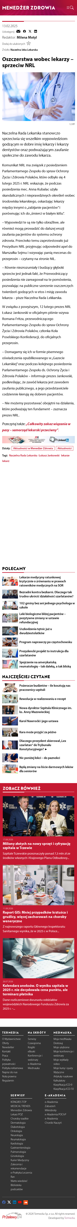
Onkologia (16, 1131)
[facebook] (24, 31)
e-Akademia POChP (55, 1114)
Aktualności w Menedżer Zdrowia (33, 448)
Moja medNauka (62, 1039)
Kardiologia (17, 1143)
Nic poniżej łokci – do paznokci (39, 758)
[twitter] (30, 31)
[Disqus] (38, 515)
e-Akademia (34, 1064)
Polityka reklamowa (12, 1068)
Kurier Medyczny (20, 1160)
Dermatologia (18, 1122)
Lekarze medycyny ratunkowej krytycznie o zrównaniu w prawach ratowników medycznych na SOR (42, 581)
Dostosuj (58, 1043)
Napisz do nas (9, 1072)
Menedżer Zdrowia (21, 1110)
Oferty (5, 1043)
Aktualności (64, 448)
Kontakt (6, 1051)
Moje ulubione (61, 1047)
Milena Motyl (27, 37)
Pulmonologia (18, 1152)
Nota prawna (9, 1076)
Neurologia (17, 1135)
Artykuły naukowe (63, 1076)
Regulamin (8, 1080)
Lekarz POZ (17, 1114)
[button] (70, 8)
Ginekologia (17, 1156)
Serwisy (32, 1039)
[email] (18, 31)
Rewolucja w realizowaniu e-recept (42, 699)
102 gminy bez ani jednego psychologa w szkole (47, 605)
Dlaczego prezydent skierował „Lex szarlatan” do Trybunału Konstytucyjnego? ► (42, 745)
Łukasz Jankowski (49, 455)
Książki (31, 1047)
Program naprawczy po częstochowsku (45, 642)
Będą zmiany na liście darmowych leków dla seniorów (46, 769)
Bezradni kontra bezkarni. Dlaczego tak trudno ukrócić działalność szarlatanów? (46, 594)
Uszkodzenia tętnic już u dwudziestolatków (35, 631)
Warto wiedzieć (19, 1181)
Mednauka (33, 1068)
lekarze (65, 455)
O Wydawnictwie (11, 1039)
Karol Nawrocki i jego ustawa (38, 721)
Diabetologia (18, 1127)
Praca (5, 1055)
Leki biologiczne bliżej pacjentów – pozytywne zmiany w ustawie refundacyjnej (42, 618)
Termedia (69, 1218)
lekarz (5, 461)
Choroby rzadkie (20, 1118)
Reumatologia (18, 1139)
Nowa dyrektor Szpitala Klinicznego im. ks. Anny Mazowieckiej (45, 710)
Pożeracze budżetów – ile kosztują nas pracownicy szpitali (44, 687)
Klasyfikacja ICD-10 (64, 1089)
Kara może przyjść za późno (37, 732)
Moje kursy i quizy (63, 1068)
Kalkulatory (59, 1080)
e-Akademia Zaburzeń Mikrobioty (51, 1106)
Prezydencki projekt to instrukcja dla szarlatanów (44, 653)
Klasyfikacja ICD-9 (63, 1084)
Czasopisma (34, 1043)
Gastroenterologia (20, 1147)
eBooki (31, 1051)
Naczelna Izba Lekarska (24, 49)
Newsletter (8, 1047)
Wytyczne (59, 1072)
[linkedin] (35, 31)
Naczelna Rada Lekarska (23, 455)
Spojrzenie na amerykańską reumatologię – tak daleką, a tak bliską (45, 664)
